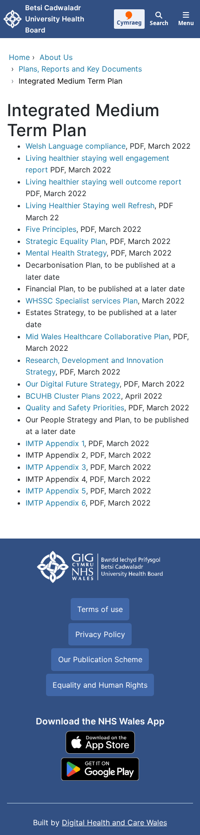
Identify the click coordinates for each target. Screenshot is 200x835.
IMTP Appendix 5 (56, 490)
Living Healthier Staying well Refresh (90, 205)
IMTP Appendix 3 (56, 467)
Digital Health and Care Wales (114, 822)
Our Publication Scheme (100, 659)
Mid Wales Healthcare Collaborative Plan (97, 336)
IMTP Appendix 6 (56, 502)
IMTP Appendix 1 (55, 443)
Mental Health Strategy (66, 252)
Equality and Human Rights (100, 685)
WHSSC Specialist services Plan (82, 300)
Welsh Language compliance (76, 146)
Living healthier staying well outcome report (103, 181)
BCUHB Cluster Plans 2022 (73, 396)
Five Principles (51, 229)
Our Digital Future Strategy (73, 383)
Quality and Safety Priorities (75, 407)
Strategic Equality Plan (66, 241)
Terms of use (100, 609)
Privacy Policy (100, 634)
